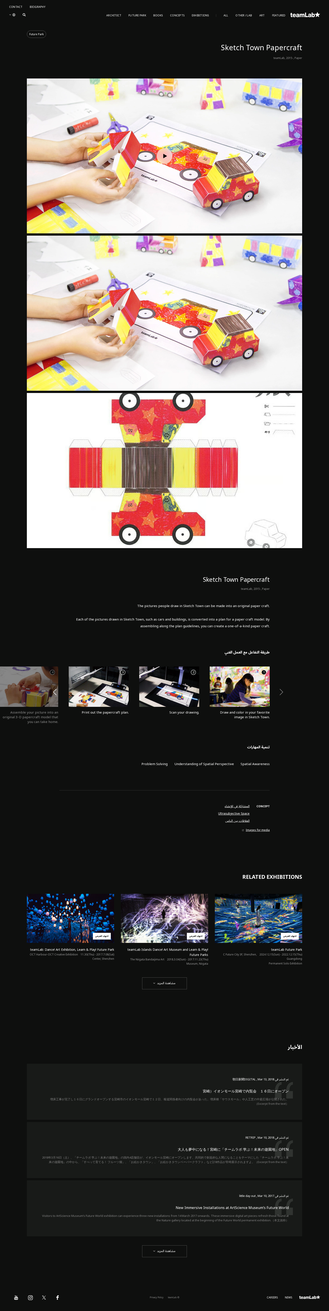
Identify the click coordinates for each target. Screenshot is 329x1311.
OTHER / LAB (243, 15)
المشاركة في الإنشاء (237, 806)
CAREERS (272, 1297)
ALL (226, 15)
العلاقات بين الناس (237, 820)
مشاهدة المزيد (166, 983)
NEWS (289, 1297)
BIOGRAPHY (37, 7)
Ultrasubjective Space (234, 813)
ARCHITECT (113, 15)
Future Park (36, 34)
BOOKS (158, 15)
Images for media (258, 830)
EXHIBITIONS (200, 15)
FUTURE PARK (137, 15)
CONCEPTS (177, 15)
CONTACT (16, 7)
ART (262, 15)
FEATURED (279, 15)
